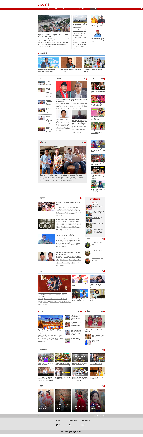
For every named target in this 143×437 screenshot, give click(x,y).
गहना (82, 423)
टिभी (83, 9)
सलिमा (75, 9)
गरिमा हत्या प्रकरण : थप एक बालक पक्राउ (97, 218)
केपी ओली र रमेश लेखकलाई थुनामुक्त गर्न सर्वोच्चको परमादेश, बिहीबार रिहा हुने (71, 101)
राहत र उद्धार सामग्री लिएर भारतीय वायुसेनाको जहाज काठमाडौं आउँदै (80, 26)
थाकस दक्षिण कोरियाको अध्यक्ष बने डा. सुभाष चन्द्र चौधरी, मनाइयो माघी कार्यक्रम (76, 332)
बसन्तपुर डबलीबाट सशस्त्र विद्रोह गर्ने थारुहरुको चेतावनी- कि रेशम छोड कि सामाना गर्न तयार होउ (80, 378)
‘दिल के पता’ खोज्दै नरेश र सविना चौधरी (98, 92)
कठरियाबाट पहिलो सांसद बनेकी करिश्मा (71, 69)
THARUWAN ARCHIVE (44, 415)
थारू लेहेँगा (83, 424)
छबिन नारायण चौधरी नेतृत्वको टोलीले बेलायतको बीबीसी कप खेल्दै (75, 317)
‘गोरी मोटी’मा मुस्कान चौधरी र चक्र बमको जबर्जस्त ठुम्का (97, 105)
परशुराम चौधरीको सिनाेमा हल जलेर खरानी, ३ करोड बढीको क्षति (79, 364)
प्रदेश (69, 423)
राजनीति (47, 9)
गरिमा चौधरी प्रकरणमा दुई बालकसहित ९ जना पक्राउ (68, 203)
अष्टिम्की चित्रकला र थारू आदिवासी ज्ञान (97, 341)
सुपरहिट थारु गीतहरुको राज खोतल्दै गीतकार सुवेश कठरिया (45, 364)
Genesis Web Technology (73, 433)
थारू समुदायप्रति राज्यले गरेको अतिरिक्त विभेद (97, 259)
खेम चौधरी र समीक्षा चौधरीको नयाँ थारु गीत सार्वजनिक (98, 190)
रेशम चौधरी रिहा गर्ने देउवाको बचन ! (49, 110)
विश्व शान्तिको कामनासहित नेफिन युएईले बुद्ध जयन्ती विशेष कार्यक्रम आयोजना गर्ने (49, 331)
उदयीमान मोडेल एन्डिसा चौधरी (79, 408)
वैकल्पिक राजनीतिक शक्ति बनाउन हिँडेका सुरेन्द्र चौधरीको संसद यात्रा (47, 70)
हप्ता (93, 202)
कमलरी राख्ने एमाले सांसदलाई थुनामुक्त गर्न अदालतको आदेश (62, 120)
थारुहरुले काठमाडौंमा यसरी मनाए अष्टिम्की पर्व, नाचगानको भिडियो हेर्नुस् (62, 364)
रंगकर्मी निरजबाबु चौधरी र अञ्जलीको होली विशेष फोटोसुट (63, 407)
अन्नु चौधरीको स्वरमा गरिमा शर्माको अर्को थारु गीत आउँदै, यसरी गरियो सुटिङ (97, 132)
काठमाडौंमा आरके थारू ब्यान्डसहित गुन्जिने (79, 284)
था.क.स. (70, 9)
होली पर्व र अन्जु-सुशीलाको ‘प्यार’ (43, 408)
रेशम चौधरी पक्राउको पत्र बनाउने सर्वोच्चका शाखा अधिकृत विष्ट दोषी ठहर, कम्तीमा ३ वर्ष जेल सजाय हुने (79, 121)
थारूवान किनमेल (93, 9)
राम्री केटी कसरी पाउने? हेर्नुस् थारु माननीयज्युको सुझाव (96, 378)
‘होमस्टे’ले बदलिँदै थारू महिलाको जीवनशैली (93, 331)
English (87, 9)
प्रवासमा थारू (58, 424)
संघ (69, 424)
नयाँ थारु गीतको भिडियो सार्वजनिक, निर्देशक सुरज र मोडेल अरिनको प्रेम (98, 177)
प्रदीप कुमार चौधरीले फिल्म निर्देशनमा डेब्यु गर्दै (97, 299)
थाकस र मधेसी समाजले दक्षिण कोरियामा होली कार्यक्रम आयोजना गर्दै (76, 324)
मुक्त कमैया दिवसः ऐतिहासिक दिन (98, 251)
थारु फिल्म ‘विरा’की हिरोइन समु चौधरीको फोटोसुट (96, 407)
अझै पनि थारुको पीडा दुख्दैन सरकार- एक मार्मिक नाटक (62, 378)
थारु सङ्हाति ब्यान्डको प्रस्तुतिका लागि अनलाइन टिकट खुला (52, 295)
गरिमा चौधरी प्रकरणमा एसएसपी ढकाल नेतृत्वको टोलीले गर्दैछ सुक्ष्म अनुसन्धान (98, 40)
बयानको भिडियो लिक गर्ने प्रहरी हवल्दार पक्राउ (67, 220)
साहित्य (79, 9)
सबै (84, 79)
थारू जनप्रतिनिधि (54, 9)
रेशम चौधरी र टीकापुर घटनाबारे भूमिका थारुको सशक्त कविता (96, 364)
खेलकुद (60, 9)
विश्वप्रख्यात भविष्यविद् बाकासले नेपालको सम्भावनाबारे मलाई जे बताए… (61, 175)
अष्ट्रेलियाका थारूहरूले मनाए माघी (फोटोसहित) (76, 339)
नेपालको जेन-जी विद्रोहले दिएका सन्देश (97, 243)
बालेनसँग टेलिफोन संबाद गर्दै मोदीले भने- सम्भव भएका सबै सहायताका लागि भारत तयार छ (97, 25)
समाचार (43, 9)
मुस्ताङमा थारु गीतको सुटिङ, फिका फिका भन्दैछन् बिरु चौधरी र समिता (98, 150)
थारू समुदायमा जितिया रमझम (48, 82)
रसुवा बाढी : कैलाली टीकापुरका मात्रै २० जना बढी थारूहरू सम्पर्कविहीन (53, 35)
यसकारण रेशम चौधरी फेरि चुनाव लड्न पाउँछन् (49, 102)
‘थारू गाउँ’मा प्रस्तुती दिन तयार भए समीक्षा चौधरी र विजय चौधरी (79, 299)
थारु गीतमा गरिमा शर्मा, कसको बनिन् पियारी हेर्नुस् (97, 163)
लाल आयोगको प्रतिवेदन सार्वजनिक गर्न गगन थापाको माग (67, 236)
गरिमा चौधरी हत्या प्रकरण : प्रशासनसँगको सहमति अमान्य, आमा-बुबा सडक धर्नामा (98, 232)
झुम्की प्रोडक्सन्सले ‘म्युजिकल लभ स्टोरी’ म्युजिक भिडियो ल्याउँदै (96, 285)
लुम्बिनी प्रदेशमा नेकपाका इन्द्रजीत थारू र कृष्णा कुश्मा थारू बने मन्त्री (68, 253)
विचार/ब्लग (65, 9)
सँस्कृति (57, 427)
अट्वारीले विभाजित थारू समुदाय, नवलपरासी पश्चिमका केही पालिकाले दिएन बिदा (98, 335)
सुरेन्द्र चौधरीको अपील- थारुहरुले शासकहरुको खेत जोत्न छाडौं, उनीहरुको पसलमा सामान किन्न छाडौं (45, 378)
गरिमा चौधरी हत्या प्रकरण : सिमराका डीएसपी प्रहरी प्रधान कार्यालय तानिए (98, 212)
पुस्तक (82, 427)
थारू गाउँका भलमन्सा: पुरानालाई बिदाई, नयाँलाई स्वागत (49, 129)
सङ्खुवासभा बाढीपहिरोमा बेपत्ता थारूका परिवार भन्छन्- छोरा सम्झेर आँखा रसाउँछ (49, 92)
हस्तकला (82, 425)
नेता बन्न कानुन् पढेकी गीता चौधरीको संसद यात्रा (93, 70)
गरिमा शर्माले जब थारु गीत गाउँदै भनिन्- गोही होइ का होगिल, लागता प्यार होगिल (97, 118)
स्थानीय (70, 425)
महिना (96, 202)
